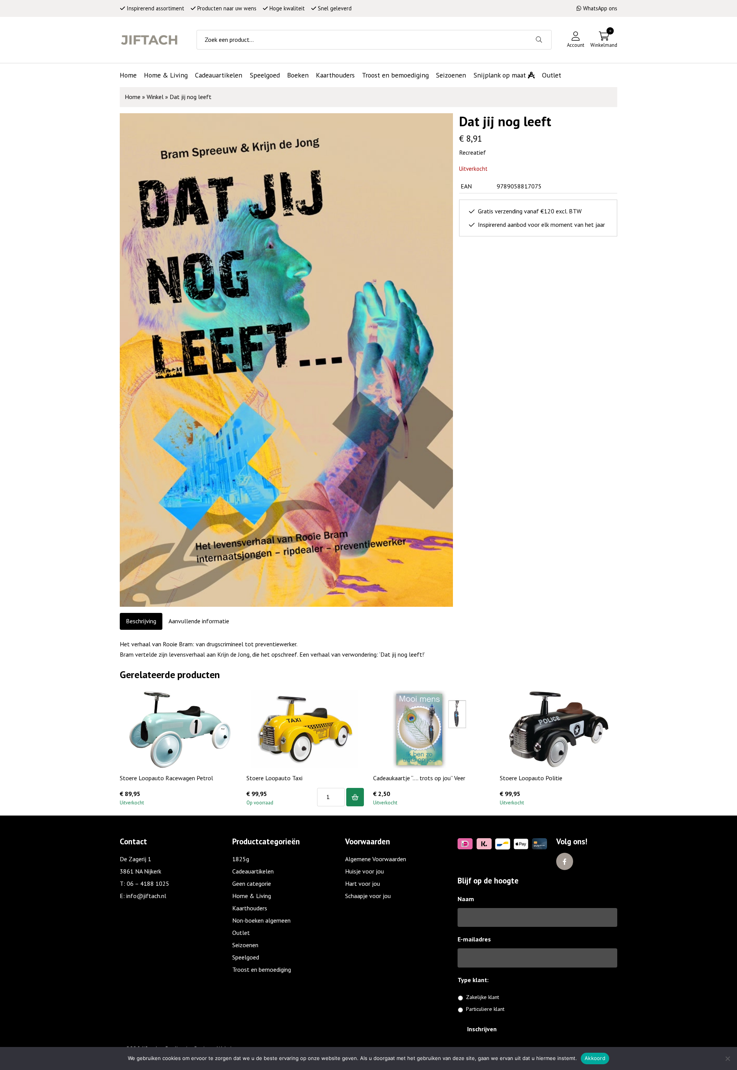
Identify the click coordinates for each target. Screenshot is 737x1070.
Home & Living (251, 896)
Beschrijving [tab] (141, 621)
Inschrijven (482, 1029)
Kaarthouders (249, 908)
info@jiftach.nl (146, 896)
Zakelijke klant (482, 997)
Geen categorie (251, 883)
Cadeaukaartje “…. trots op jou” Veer (419, 778)
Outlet (241, 932)
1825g (240, 859)
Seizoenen (245, 945)
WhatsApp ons (600, 8)
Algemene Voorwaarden (375, 859)
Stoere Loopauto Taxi (274, 778)
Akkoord (595, 1058)
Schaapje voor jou (368, 896)
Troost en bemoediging (261, 969)
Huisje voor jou (364, 871)
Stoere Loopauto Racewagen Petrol (166, 778)
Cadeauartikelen (253, 871)
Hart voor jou (362, 883)
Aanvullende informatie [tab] (199, 621)
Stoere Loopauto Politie (531, 778)
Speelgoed (245, 957)
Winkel (155, 97)
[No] (727, 1058)
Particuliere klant (485, 1009)
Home (132, 97)
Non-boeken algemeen (261, 920)
